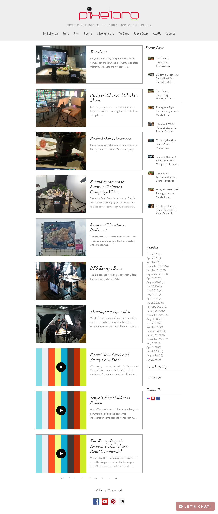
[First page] (62, 478)
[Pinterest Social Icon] (113, 501)
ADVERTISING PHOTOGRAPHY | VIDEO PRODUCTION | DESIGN (108, 25)
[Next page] (109, 478)
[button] (88, 33)
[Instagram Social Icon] (122, 501)
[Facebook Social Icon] (96, 501)
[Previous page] (69, 478)
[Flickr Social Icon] (148, 398)
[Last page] (116, 478)
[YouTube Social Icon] (153, 398)
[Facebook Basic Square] (158, 398)
